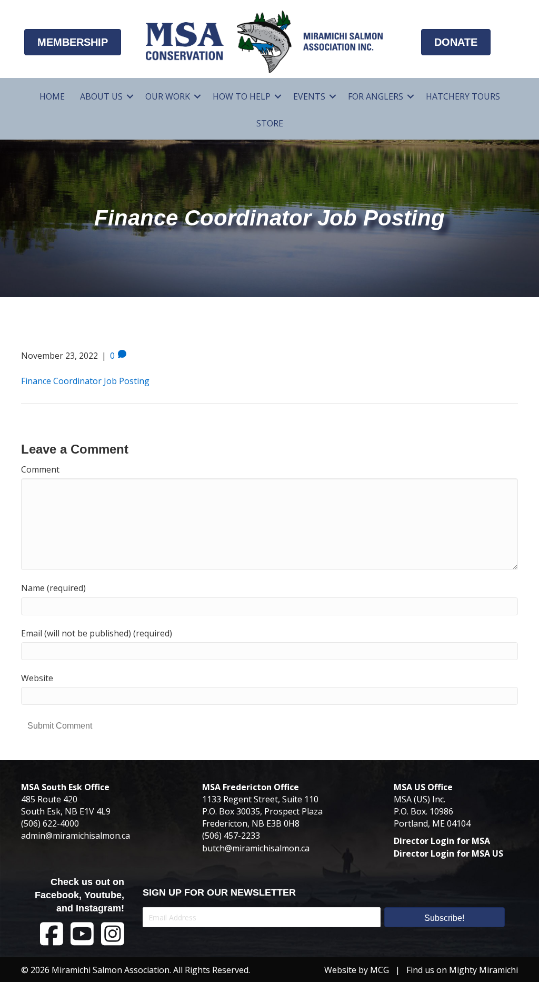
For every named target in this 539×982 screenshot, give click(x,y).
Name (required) (53, 588)
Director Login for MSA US (448, 853)
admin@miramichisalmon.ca (75, 835)
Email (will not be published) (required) (96, 633)
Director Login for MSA (442, 841)
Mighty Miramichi (483, 970)
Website (37, 678)
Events (309, 96)
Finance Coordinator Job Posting (85, 381)
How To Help (242, 96)
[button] (130, 96)
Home (52, 96)
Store (269, 123)
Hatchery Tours (463, 96)
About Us (101, 96)
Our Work (167, 96)
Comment (40, 469)
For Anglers (375, 96)
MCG (379, 970)
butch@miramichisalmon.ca (256, 848)
